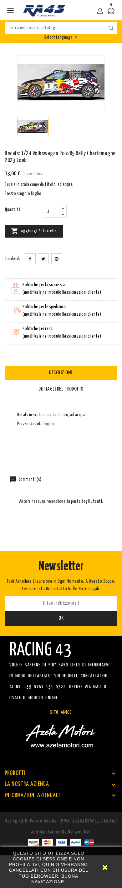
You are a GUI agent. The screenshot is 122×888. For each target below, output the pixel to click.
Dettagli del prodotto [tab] (61, 389)
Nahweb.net (79, 832)
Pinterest (56, 258)
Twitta (43, 258)
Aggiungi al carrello (34, 231)
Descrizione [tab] (61, 373)
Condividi (30, 258)
